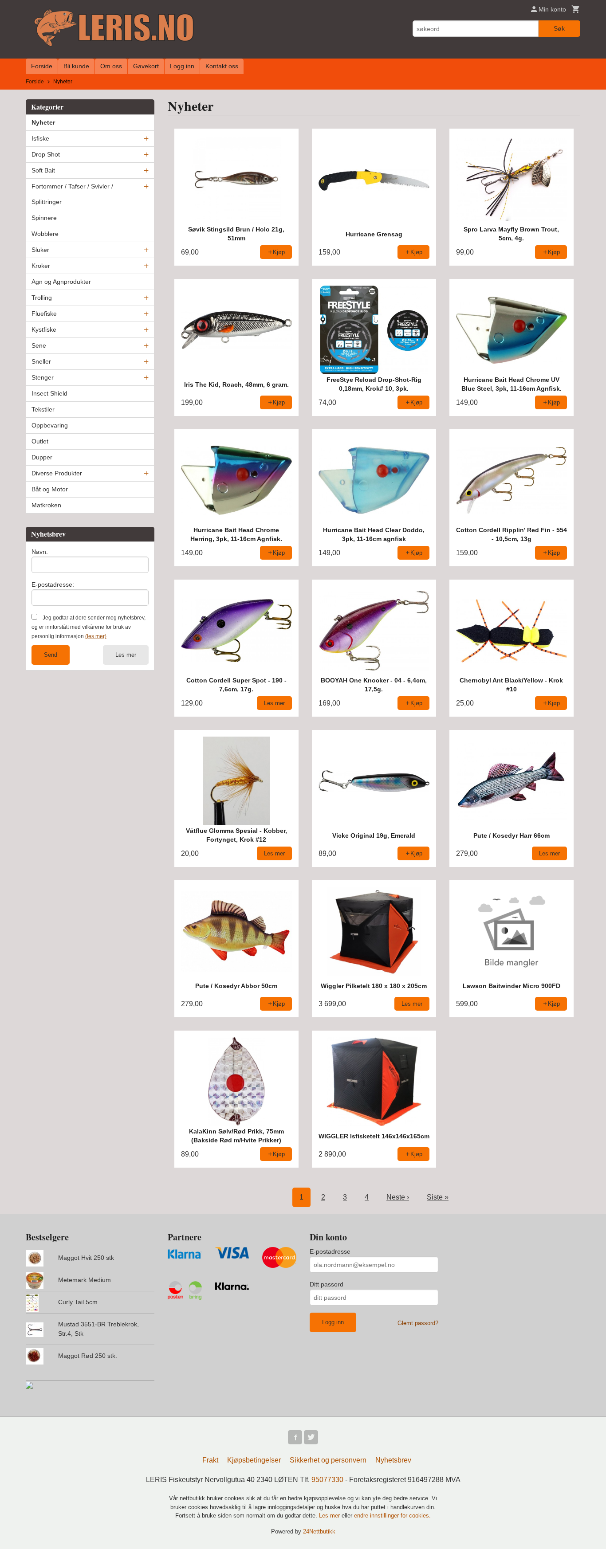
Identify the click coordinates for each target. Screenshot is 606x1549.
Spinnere (44, 217)
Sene (38, 345)
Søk (559, 28)
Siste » (438, 1197)
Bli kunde (76, 66)
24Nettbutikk (319, 1531)
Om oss (111, 66)
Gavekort (146, 66)
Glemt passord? (417, 1323)
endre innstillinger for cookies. (392, 1515)
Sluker (40, 249)
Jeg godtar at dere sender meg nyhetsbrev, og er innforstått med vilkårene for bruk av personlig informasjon (88, 627)
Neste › (397, 1197)
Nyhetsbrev (393, 1460)
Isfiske (40, 138)
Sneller (41, 361)
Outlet (39, 441)
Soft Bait (43, 170)
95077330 (327, 1479)
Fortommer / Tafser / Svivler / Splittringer (72, 194)
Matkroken (46, 505)
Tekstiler (43, 409)
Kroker (40, 265)
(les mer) (95, 636)
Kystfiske (43, 329)
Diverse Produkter (56, 473)
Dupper (41, 457)
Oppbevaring (49, 425)
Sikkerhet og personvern (328, 1460)
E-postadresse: (52, 584)
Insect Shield (49, 393)
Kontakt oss (221, 66)
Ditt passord (326, 1284)
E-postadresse (330, 1251)
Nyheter (43, 122)
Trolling (41, 297)
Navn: (39, 551)
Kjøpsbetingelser (254, 1460)
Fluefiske (44, 313)
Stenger (42, 377)
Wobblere (45, 233)
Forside (41, 66)
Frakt (210, 1460)
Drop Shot (45, 154)
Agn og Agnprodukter (61, 281)
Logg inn (182, 66)
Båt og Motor (49, 489)
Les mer (125, 654)
